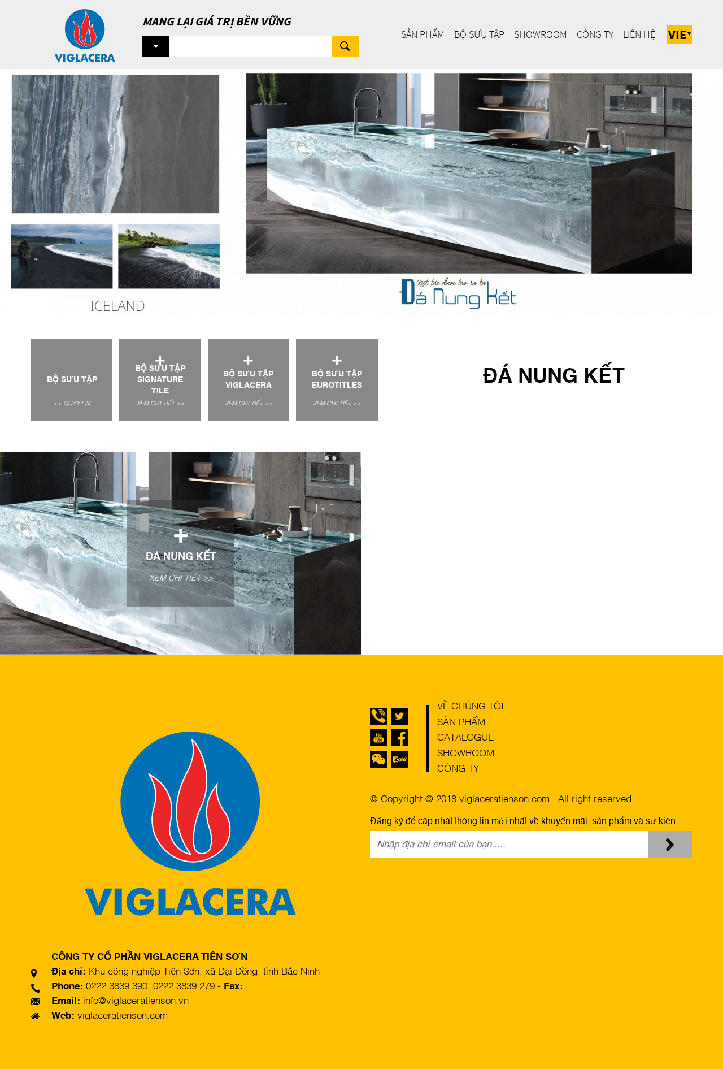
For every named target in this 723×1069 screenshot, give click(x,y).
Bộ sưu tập (479, 34)
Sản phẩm (423, 34)
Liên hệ (639, 34)
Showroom (540, 34)
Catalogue (465, 738)
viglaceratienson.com (122, 1016)
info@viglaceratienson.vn (136, 1001)
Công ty (595, 34)
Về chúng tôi (470, 707)
